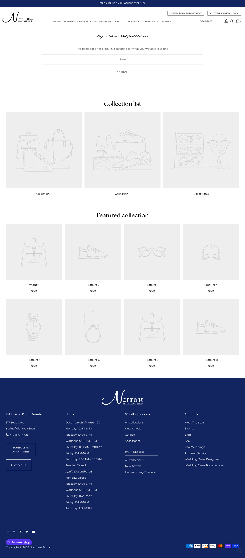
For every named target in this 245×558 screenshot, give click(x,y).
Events (189, 428)
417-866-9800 (204, 21)
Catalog (130, 434)
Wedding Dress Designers (202, 459)
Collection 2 (122, 193)
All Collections (134, 422)
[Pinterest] (27, 532)
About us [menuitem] (149, 21)
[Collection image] (44, 150)
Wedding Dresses (76, 21)
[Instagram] (14, 532)
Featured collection (122, 216)
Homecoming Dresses (140, 472)
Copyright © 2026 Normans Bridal (28, 547)
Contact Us (18, 465)
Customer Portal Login (224, 13)
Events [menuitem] (166, 21)
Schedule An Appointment (186, 13)
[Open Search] (231, 21)
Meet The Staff (194, 422)
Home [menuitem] (57, 21)
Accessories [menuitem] (102, 21)
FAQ (187, 440)
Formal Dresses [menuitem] (125, 21)
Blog (188, 434)
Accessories (132, 440)
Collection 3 (201, 193)
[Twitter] (20, 532)
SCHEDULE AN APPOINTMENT (20, 449)
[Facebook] (8, 532)
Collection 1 (43, 193)
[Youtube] (33, 532)
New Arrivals (133, 428)
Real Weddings (195, 447)
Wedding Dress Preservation (204, 465)
